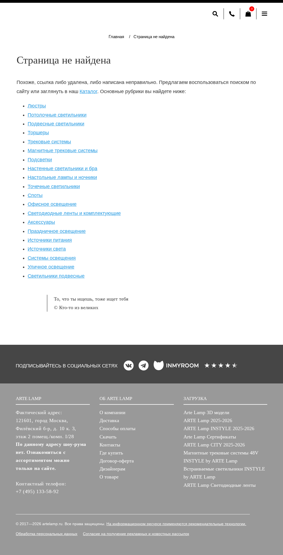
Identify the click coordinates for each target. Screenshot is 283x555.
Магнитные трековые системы (63, 150)
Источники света (47, 249)
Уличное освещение (51, 267)
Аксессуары (41, 222)
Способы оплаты (117, 428)
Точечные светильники (54, 186)
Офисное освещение (52, 204)
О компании (112, 412)
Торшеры (38, 132)
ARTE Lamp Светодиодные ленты (220, 485)
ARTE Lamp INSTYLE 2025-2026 (219, 428)
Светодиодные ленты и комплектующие (74, 213)
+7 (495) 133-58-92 (37, 491)
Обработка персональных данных (46, 534)
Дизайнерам (112, 469)
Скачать (107, 437)
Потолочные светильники (57, 115)
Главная (116, 37)
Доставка (109, 420)
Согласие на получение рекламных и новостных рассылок (136, 534)
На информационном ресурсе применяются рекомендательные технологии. (176, 524)
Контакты (109, 445)
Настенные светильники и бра (62, 168)
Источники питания (50, 240)
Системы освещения (52, 258)
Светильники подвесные (56, 276)
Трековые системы (49, 141)
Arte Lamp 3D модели (206, 412)
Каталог (88, 91)
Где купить (111, 453)
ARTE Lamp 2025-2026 (208, 420)
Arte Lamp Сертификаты (210, 437)
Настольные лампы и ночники (62, 177)
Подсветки (40, 159)
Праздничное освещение (57, 231)
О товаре (109, 477)
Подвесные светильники (56, 124)
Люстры (37, 106)
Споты (35, 195)
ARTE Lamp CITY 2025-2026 (214, 445)
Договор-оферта (116, 461)
